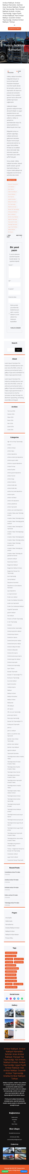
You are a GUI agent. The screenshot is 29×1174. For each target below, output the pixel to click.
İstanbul (9, 625)
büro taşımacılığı (11, 576)
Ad (9, 281)
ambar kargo (10, 479)
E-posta (11, 289)
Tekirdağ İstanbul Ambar (14, 796)
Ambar (9, 444)
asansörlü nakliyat (12, 558)
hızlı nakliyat (10, 615)
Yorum (10, 265)
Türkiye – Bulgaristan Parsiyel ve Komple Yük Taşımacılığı (15, 850)
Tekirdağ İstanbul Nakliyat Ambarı (14, 810)
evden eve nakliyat (12, 191)
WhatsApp (5, 1171)
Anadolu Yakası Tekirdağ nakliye (15, 540)
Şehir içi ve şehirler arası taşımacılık (13, 735)
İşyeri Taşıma (10, 668)
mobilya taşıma (11, 687)
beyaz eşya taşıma (12, 562)
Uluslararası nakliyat (12, 854)
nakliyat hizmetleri (12, 201)
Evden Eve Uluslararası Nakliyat (15, 606)
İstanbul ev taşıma (12, 637)
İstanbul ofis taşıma (12, 653)
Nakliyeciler (10, 702)
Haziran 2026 (10, 414)
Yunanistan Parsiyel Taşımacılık (15, 860)
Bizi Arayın (24, 1171)
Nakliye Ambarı (11, 699)
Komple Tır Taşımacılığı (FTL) (14, 674)
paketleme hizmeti (12, 206)
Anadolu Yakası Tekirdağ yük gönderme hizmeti (14, 554)
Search (18, 349)
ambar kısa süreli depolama (14, 491)
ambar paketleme (12, 503)
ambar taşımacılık (12, 507)
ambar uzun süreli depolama (14, 510)
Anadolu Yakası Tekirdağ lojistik (15, 537)
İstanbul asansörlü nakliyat (14, 631)
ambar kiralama (11, 482)
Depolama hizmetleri (12, 582)
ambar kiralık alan (12, 485)
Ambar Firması (11, 466)
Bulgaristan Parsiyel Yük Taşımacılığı (13, 572)
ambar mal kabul (11, 497)
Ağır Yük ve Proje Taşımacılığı (14, 441)
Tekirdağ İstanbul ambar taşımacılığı (13, 800)
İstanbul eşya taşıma (12, 634)
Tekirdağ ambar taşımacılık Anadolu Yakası (14, 781)
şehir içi (9, 727)
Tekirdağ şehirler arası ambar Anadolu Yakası (15, 839)
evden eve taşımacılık (13, 603)
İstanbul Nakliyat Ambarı (12, 928)
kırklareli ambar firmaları (12, 887)
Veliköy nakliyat (11, 229)
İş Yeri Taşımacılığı (12, 622)
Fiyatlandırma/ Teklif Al (14, 28)
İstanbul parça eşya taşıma (14, 656)
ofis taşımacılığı (11, 204)
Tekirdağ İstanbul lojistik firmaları (13, 805)
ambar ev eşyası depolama (14, 463)
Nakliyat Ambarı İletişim (12, 934)
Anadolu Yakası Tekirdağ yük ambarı (14, 549)
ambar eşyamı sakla (12, 460)
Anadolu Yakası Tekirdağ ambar (15, 518)
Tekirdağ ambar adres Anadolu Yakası (15, 757)
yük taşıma (10, 232)
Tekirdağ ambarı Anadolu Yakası (14, 786)
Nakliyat (9, 690)
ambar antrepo (11, 448)
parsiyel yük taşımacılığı (13, 209)
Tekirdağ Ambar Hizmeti (13, 772)
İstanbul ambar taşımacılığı (14, 628)
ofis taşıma (10, 709)
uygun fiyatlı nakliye (12, 227)
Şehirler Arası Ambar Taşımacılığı (12, 740)
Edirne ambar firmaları (11, 895)
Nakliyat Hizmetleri (12, 696)
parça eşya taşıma (12, 715)
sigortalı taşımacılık (12, 219)
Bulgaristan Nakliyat (12, 565)
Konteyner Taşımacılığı (13, 678)
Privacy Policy (9, 938)
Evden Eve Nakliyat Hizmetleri (15, 600)
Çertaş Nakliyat (11, 579)
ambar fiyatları (11, 469)
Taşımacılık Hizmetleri (13, 753)
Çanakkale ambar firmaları (12, 872)
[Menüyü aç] (14, 25)
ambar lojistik (10, 494)
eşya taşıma (11, 189)
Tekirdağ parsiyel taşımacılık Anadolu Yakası (14, 834)
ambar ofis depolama (13, 500)
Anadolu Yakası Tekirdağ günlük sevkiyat (15, 522)
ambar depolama (12, 454)
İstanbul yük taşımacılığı (13, 665)
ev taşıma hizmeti (12, 594)
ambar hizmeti (11, 476)
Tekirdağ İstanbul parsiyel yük (15, 819)
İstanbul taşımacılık (12, 662)
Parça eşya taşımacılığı (13, 718)
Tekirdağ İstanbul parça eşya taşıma (15, 815)
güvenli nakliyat (11, 194)
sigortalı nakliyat (11, 750)
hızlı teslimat (11, 196)
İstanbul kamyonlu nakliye (14, 643)
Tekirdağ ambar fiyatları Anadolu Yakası (13, 768)
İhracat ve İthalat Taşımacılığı (15, 618)
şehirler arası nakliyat (13, 217)
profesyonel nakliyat (12, 212)
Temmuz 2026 (11, 411)
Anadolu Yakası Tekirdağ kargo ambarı (15, 533)
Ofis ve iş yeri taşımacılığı (13, 712)
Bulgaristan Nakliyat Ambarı (14, 568)
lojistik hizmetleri (11, 684)
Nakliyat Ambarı (11, 180)
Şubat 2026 (10, 426)
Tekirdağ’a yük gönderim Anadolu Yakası (13, 844)
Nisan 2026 (10, 420)
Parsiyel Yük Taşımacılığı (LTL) (15, 721)
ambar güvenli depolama (14, 472)
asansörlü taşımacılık (13, 184)
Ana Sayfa (8, 918)
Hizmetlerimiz (9, 924)
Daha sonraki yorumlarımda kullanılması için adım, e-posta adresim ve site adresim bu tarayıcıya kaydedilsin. (14, 313)
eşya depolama (11, 591)
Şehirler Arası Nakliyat (13, 747)
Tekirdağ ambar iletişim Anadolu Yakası (13, 776)
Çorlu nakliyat (11, 186)
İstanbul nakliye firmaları (13, 646)
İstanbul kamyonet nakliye (14, 640)
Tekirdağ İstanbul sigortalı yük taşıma (15, 824)
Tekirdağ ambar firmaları (12, 903)
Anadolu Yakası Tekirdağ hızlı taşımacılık (15, 527)
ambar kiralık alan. (12, 488)
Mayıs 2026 (10, 417)
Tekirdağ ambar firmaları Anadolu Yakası (14, 763)
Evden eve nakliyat (12, 597)
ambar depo (10, 451)
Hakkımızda (8, 921)
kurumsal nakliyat (12, 681)
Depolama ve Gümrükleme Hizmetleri (14, 586)
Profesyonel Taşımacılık (13, 724)
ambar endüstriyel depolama (15, 457)
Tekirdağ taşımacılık (12, 224)
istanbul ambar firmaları (11, 880)
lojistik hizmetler (12, 199)
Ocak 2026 (10, 429)
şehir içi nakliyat (12, 214)
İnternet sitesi (12, 297)
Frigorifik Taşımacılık (12, 609)
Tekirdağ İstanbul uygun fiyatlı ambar (15, 829)
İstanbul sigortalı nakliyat (13, 659)
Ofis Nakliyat (10, 706)
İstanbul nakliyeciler (12, 650)
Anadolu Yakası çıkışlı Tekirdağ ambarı (15, 514)
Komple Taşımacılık (12, 671)
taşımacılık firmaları (12, 222)
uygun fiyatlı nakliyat (12, 857)
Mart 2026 (10, 423)
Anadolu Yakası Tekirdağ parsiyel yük (13, 544)
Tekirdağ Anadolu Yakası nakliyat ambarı (13, 792)
